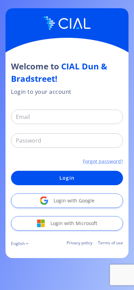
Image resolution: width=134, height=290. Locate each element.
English (18, 243)
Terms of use (110, 243)
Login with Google (74, 200)
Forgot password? (103, 161)
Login (67, 178)
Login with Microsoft (74, 223)
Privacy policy (79, 243)
